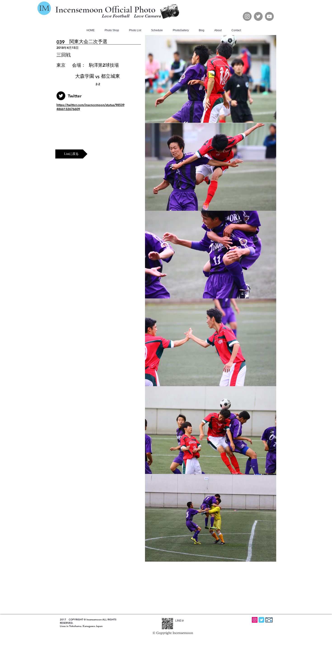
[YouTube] (269, 16)
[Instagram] (247, 16)
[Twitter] (258, 16)
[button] (134, 30)
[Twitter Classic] (261, 620)
